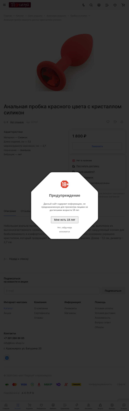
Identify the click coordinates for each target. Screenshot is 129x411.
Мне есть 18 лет (64, 219)
